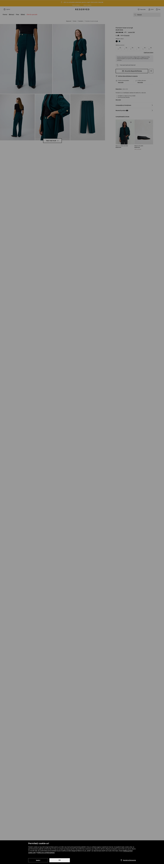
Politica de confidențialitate (46, 852)
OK (60, 860)
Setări (38, 860)
